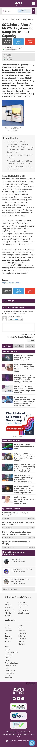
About (7, 647)
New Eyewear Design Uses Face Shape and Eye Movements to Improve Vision (24, 367)
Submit (31, 340)
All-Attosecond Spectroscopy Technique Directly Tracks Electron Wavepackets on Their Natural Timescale (24, 401)
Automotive (15, 559)
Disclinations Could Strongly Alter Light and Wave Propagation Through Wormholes (24, 378)
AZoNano (8, 605)
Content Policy (10, 670)
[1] (7, 358)
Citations (7, 300)
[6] (7, 499)
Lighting (23, 19)
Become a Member (11, 652)
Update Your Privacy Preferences (19, 741)
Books (20, 625)
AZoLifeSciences (23, 613)
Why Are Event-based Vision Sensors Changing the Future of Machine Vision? (24, 457)
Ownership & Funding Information (9, 675)
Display (30, 19)
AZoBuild (8, 613)
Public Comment (29, 335)
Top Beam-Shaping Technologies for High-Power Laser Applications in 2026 (24, 478)
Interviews (8, 639)
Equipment (9, 631)
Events (20, 628)
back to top (30, 683)
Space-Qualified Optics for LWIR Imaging (16, 542)
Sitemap (21, 641)
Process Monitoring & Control (21, 569)
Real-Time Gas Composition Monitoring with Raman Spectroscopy (24, 500)
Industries (21, 636)
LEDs (17, 19)
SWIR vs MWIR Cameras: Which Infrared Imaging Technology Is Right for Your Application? (24, 467)
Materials (21, 631)
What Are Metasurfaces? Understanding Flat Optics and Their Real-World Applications (24, 489)
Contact (7, 658)
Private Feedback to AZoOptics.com (22, 337)
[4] (7, 389)
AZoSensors (22, 602)
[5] (7, 399)
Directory (8, 636)
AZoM (7, 602)
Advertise (8, 660)
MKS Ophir (9, 528)
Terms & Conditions (11, 663)
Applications (22, 633)
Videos (7, 633)
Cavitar (8, 518)
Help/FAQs (22, 639)
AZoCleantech (9, 610)
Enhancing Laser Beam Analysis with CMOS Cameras (18, 523)
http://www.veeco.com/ (11, 283)
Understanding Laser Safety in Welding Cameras (15, 514)
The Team (21, 644)
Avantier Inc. (10, 547)
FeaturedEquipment (18, 346)
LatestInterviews (30, 346)
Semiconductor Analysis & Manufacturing (20, 580)
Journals (8, 641)
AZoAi (20, 608)
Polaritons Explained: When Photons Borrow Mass (24, 446)
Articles (7, 628)
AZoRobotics (9, 608)
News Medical (23, 610)
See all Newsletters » (10, 589)
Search (7, 649)
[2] (7, 367)
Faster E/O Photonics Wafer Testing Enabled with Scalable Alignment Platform (24, 389)
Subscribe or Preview (17, 561)
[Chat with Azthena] (32, 743)
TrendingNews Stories (7, 346)
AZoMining (8, 616)
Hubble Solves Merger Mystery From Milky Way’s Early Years (23, 357)
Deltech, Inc (9, 537)
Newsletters (9, 655)
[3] (7, 378)
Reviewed (9, 60)
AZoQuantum (23, 605)
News (12, 19)
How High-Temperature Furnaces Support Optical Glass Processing (16, 533)
